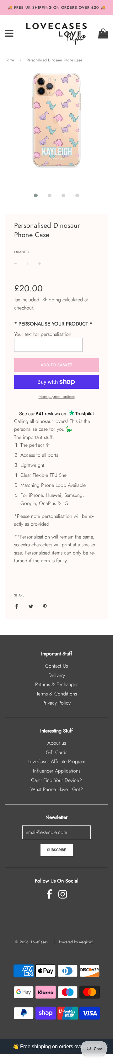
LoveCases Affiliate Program (56, 761)
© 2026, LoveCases (31, 942)
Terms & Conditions (56, 693)
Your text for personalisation (42, 334)
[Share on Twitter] (30, 606)
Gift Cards (56, 752)
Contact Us (56, 665)
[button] (36, 195)
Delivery (56, 675)
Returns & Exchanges (56, 684)
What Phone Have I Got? (56, 789)
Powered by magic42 (76, 942)
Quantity (22, 251)
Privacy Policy (56, 702)
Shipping (51, 299)
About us (56, 743)
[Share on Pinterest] (45, 606)
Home (9, 60)
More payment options (57, 396)
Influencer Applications (56, 770)
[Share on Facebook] (18, 606)
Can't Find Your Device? (56, 780)
